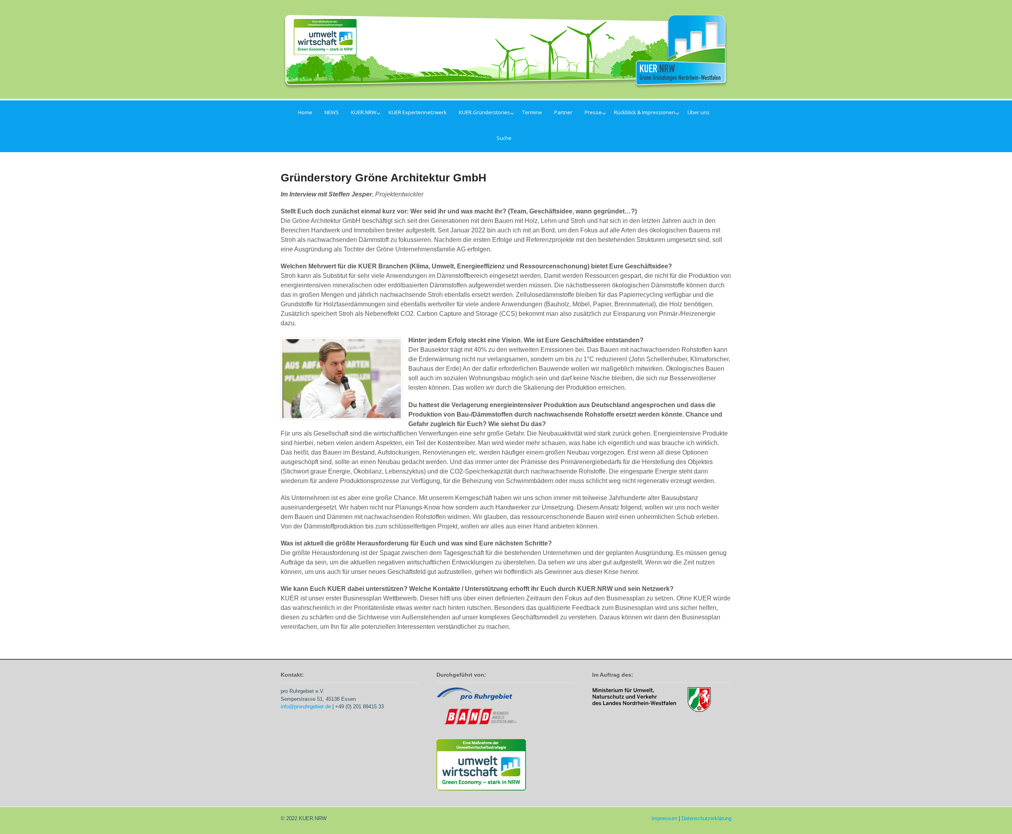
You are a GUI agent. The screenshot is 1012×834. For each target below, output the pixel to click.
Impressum (664, 818)
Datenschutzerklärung (706, 818)
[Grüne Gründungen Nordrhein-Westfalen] (506, 84)
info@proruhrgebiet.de (306, 706)
